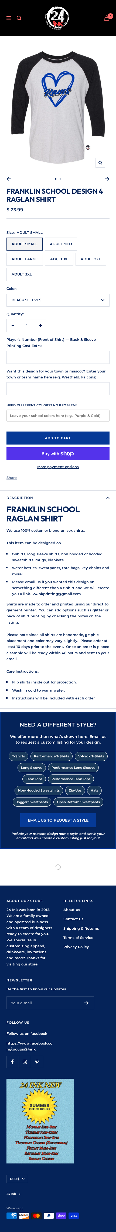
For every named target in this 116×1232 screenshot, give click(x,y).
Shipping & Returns (81, 928)
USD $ (14, 1179)
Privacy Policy (76, 947)
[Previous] (8, 179)
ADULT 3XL (22, 274)
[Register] (86, 1003)
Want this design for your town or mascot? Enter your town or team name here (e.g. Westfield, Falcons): (55, 374)
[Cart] (107, 18)
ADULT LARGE (25, 259)
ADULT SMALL (24, 244)
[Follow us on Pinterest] (37, 1062)
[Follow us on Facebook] (12, 1062)
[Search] (19, 18)
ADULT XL (59, 259)
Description (19, 498)
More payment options (58, 467)
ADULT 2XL (91, 259)
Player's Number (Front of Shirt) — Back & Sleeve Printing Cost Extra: (51, 342)
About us (71, 909)
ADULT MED (61, 244)
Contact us (73, 919)
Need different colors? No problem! (41, 405)
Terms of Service (78, 937)
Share (11, 477)
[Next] (107, 179)
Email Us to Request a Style (58, 820)
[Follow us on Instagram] (25, 1062)
